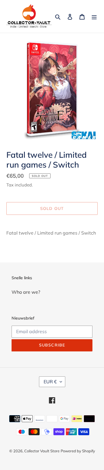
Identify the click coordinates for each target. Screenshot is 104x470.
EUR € (50, 381)
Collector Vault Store (42, 451)
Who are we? (26, 292)
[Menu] (94, 16)
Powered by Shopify (78, 451)
